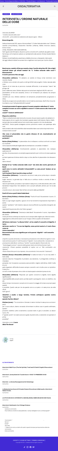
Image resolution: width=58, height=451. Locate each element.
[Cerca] (54, 6)
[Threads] (24, 447)
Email (7, 423)
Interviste (6, 14)
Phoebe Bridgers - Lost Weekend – (34, 1)
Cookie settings (25, 440)
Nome (7, 422)
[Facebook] (30, 447)
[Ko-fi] (33, 447)
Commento (8, 420)
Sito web (7, 425)
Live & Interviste (16, 14)
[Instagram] (27, 447)
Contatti (16, 440)
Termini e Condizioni (38, 440)
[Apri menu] (3, 6)
